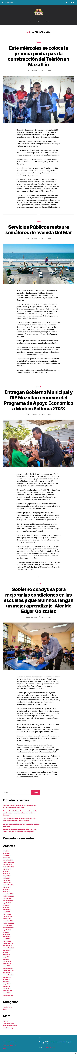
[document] (38, 527)
